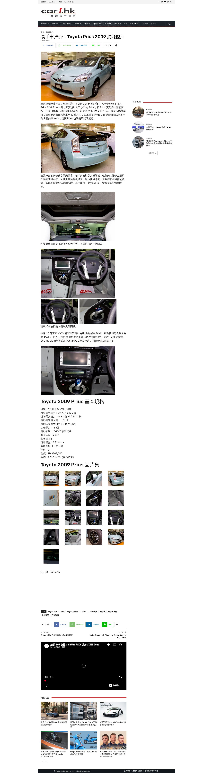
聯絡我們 (154, 771)
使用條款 (147, 771)
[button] (169, 23)
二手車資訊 (93, 611)
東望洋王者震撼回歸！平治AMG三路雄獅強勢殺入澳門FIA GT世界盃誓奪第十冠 (113, 754)
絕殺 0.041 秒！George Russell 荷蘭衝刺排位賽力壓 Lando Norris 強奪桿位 (53, 754)
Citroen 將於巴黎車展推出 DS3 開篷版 (57, 635)
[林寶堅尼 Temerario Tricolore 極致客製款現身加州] (113, 711)
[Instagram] (161, 1)
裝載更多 (151, 153)
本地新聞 (45, 615)
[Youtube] (164, 1)
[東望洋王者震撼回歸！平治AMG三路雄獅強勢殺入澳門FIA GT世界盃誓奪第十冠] (113, 740)
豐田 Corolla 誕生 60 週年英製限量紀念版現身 (158, 113)
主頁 (42, 32)
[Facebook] (159, 1)
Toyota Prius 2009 (56, 611)
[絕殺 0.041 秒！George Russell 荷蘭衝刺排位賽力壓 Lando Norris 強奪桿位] (54, 740)
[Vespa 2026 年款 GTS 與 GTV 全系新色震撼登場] (83, 740)
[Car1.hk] (58, 12)
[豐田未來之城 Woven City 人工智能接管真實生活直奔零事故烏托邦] (83, 711)
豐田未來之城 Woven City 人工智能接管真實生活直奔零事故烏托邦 (83, 724)
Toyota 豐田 (72, 611)
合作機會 (127, 771)
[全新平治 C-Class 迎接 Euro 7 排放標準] (138, 127)
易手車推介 (112, 611)
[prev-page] (42, 761)
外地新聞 (149, 109)
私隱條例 (141, 771)
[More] (116, 45)
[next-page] (46, 761)
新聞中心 (49, 32)
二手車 (83, 611)
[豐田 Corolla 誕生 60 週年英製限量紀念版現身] (54, 711)
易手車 (103, 611)
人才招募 (134, 771)
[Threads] (167, 1)
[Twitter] (170, 1)
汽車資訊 (55, 615)
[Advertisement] (152, 82)
